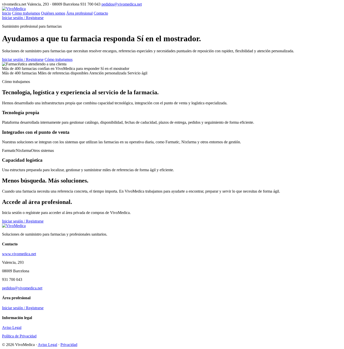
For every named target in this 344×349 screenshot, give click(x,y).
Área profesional (79, 13)
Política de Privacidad (19, 336)
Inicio (6, 13)
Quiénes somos (53, 13)
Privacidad (68, 344)
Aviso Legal (11, 327)
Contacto (101, 13)
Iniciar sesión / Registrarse (23, 18)
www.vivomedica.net (19, 254)
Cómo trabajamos (26, 13)
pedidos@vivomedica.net (121, 4)
